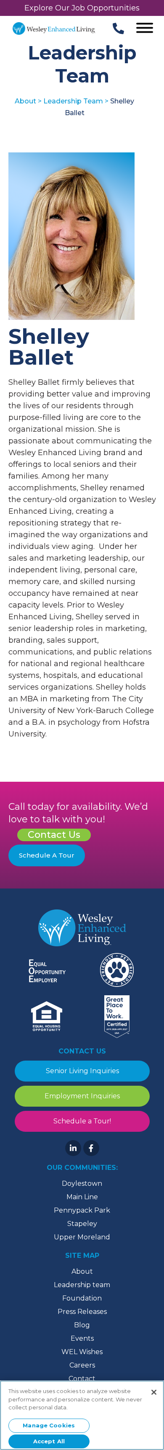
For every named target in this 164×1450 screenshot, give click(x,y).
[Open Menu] (145, 29)
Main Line (82, 1197)
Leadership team (82, 1285)
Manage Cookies (49, 1425)
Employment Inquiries (82, 1096)
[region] (82, 1415)
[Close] (154, 1392)
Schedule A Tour (46, 855)
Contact (82, 1379)
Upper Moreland (82, 1237)
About (82, 1271)
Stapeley (82, 1224)
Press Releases (82, 1312)
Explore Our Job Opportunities (82, 8)
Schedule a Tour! (82, 1121)
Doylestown (82, 1183)
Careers (82, 1365)
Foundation (82, 1298)
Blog (82, 1325)
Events (82, 1338)
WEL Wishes (82, 1352)
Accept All (49, 1441)
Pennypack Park (82, 1210)
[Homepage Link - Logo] (54, 28)
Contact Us (54, 834)
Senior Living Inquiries (82, 1071)
